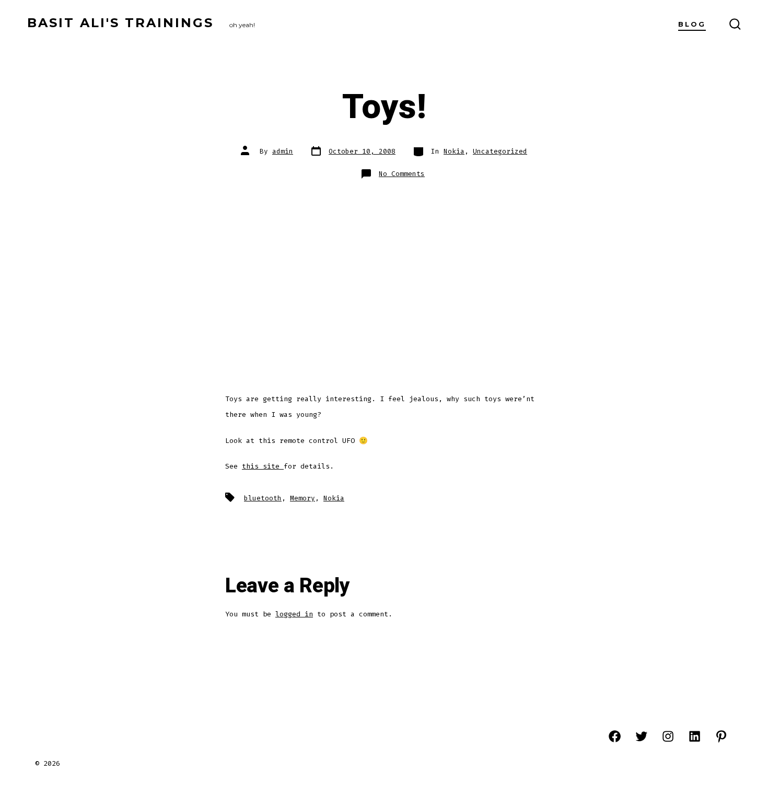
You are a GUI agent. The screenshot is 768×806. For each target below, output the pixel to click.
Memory (302, 498)
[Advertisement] (384, 268)
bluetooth (263, 498)
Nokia (454, 151)
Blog (692, 24)
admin (282, 151)
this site (263, 466)
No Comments (402, 173)
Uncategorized (500, 151)
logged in (294, 614)
